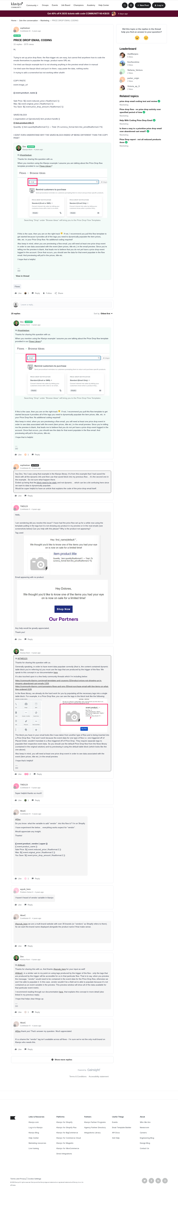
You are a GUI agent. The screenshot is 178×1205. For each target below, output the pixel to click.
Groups (45, 5)
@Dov (18, 819)
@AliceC (21, 965)
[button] (143, 5)
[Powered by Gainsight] (89, 1071)
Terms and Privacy (18, 1179)
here (56, 672)
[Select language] (131, 5)
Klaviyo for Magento (64, 1143)
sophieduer (25, 28)
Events (55, 5)
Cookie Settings (34, 1179)
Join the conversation (28, 20)
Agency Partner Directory (95, 1127)
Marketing (44, 20)
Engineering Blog (147, 1138)
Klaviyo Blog (34, 1133)
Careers (143, 1133)
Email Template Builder (121, 1127)
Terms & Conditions (77, 1076)
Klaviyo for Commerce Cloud (68, 1138)
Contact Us (144, 1148)
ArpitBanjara (132, 54)
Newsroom (144, 1127)
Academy (91, 5)
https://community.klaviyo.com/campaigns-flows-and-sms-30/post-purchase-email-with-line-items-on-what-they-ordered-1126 (62, 687)
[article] (62, 388)
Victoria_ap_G (133, 86)
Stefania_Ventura (135, 70)
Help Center (103, 5)
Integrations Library (92, 1133)
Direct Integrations (64, 1154)
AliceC (23, 811)
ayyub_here (25, 889)
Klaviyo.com (34, 1122)
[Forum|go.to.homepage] (17, 5)
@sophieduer (26, 155)
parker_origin (133, 78)
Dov (24, 146)
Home (13, 20)
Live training (34, 1148)
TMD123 (24, 506)
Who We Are (145, 1122)
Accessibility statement (99, 1076)
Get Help (116, 1138)
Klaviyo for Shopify (64, 1122)
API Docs (116, 1133)
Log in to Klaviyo (36, 1127)
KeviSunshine (133, 62)
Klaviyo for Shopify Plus (66, 1127)
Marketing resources (37, 1143)
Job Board (65, 5)
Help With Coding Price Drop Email (136, 120)
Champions (79, 5)
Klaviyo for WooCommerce (67, 1148)
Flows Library (45, 166)
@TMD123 (22, 658)
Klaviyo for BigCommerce (67, 1133)
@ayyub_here (21, 924)
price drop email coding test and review (138, 101)
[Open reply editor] (62, 304)
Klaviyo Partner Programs (95, 1122)
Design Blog (145, 1143)
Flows (17, 286)
